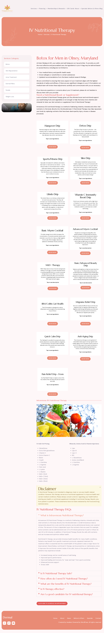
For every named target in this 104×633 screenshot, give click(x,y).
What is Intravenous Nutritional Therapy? (62, 515)
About (77, 9)
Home (55, 618)
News (69, 618)
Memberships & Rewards (56, 9)
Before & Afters (93, 9)
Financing (42, 9)
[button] (69, 515)
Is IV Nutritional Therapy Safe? (56, 573)
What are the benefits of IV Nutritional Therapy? (65, 583)
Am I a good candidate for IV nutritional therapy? (66, 594)
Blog (100, 9)
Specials (84, 9)
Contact (98, 618)
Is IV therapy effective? (52, 589)
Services (34, 9)
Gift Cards (70, 9)
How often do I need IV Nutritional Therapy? (64, 578)
